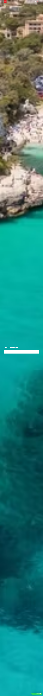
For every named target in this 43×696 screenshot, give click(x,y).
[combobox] (6, 352)
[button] (36, 694)
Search (37, 352)
